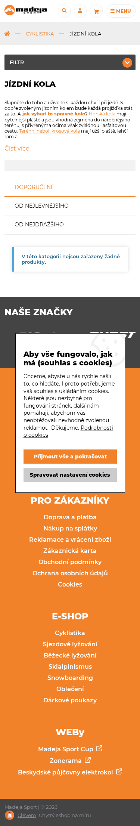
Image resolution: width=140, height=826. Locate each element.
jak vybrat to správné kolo (53, 114)
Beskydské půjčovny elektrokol (66, 772)
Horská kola (102, 114)
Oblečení (70, 689)
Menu (123, 11)
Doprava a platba (70, 517)
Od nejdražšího (39, 224)
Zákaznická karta (70, 550)
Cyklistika (70, 633)
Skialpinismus (70, 666)
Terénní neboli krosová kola (49, 131)
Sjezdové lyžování (70, 644)
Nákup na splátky (70, 528)
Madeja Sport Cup (66, 749)
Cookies (70, 584)
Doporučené (34, 187)
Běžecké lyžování (70, 655)
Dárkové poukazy (70, 700)
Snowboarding (70, 677)
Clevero (27, 815)
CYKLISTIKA (40, 34)
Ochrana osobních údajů (70, 573)
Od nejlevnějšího (42, 205)
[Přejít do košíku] (96, 10)
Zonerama (66, 760)
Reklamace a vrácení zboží (70, 539)
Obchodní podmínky (70, 562)
